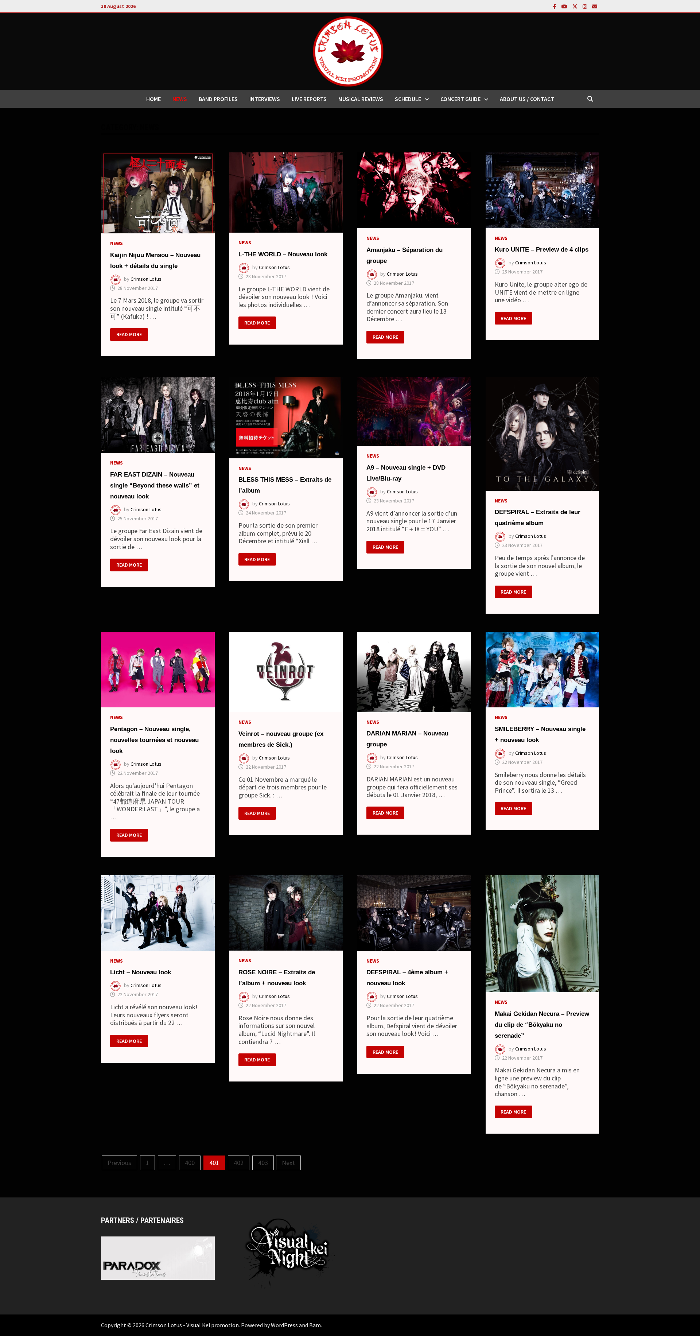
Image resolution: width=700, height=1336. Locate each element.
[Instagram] (585, 6)
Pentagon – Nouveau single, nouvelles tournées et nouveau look (154, 740)
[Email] (594, 6)
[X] (576, 6)
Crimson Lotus (146, 279)
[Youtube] (565, 6)
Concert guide (460, 98)
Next (288, 1162)
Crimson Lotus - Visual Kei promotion (192, 1325)
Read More (129, 335)
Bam (315, 1325)
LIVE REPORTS (309, 98)
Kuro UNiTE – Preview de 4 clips (541, 249)
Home (153, 98)
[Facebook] (555, 6)
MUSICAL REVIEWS (360, 98)
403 (263, 1162)
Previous (119, 1162)
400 (190, 1162)
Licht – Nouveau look (140, 972)
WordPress (284, 1325)
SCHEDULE (408, 98)
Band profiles (218, 98)
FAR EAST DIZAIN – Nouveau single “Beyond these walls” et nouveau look (154, 485)
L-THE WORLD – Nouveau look (282, 254)
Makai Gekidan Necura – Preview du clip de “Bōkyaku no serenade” (542, 1024)
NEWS (179, 98)
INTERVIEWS (264, 98)
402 (239, 1162)
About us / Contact (527, 98)
